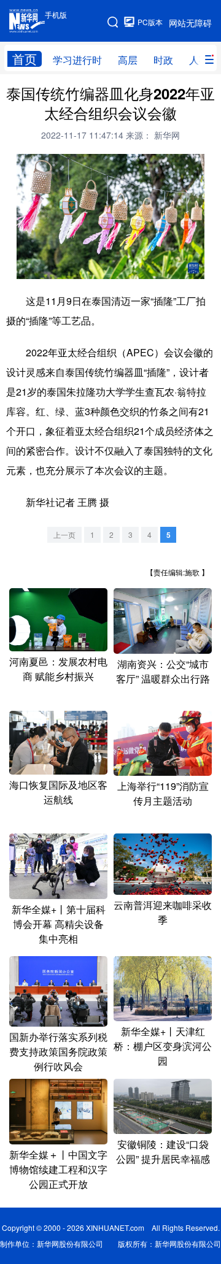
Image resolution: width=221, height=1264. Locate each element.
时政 (163, 60)
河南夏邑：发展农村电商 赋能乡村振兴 (58, 668)
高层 (128, 60)
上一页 (64, 534)
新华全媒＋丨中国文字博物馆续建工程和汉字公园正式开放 (58, 1169)
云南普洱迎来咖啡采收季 (163, 912)
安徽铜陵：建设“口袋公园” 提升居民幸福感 (163, 1151)
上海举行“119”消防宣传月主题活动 (163, 793)
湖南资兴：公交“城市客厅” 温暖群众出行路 (163, 671)
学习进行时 (77, 60)
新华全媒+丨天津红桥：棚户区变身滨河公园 (163, 1046)
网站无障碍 (190, 23)
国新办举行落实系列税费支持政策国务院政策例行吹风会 (58, 1051)
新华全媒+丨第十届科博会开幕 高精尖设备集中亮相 (59, 924)
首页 (24, 59)
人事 (199, 60)
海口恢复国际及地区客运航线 (58, 792)
